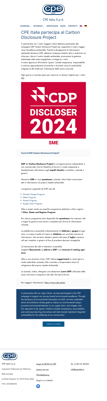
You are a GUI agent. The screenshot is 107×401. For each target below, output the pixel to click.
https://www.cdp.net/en (55, 282)
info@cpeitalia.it (77, 369)
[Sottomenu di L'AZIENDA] (30, 26)
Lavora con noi (42, 369)
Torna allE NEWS (53, 324)
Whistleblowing (42, 374)
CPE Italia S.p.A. (53, 19)
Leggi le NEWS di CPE (46, 364)
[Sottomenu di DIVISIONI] (43, 26)
